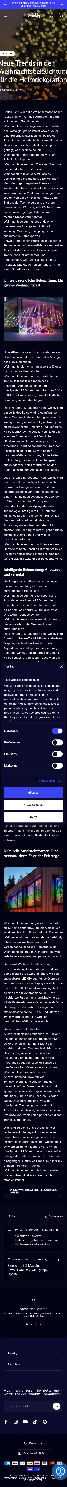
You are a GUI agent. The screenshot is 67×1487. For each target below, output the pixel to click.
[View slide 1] (27, 1324)
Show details (47, 780)
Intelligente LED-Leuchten (39, 511)
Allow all (33, 792)
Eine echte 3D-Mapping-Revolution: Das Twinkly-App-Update (28, 1270)
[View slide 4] (40, 1324)
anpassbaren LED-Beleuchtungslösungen (31, 978)
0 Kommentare (56, 1216)
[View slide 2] (31, 1324)
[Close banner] (61, 667)
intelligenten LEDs (16, 1151)
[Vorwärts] (62, 4)
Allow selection (34, 804)
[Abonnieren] (56, 1406)
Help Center (39, 6)
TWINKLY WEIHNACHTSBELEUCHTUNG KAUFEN (33, 1191)
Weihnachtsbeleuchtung (32, 1081)
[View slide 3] (36, 1324)
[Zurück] (5, 4)
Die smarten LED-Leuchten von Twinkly (30, 407)
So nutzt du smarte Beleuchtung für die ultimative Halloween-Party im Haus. (36, 1240)
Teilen (12, 1216)
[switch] (57, 742)
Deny (33, 817)
